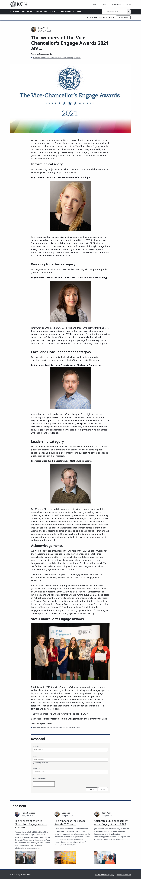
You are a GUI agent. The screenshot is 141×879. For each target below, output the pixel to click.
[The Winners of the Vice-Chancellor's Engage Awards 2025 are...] (25, 857)
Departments (67, 11)
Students (104, 4)
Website (36, 768)
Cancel (92, 789)
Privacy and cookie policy (104, 875)
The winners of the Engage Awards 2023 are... (70, 822)
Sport (53, 11)
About (80, 11)
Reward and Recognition (49, 58)
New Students (116, 4)
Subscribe (123, 17)
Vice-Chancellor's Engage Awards (69, 58)
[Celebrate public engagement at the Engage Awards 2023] (105, 857)
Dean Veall (43, 28)
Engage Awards (45, 54)
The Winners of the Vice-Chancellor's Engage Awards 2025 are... (31, 824)
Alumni (128, 4)
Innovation (41, 11)
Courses (14, 11)
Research (27, 11)
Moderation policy (124, 875)
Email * (36, 756)
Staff (94, 4)
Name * (36, 746)
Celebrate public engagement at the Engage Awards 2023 (111, 822)
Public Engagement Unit (100, 17)
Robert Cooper (28, 813)
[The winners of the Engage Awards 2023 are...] (65, 857)
